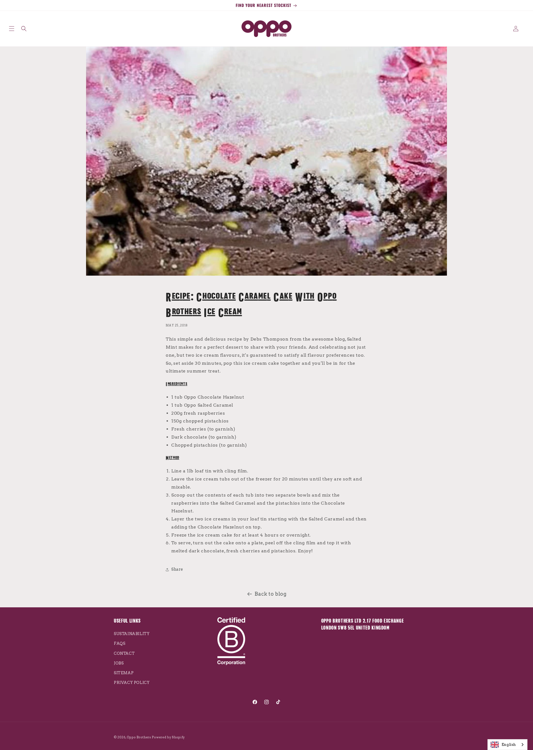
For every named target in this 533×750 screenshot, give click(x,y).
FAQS (119, 643)
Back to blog (270, 594)
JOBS (119, 663)
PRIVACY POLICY (131, 683)
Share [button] (177, 569)
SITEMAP (124, 673)
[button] (12, 28)
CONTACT (124, 653)
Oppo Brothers (139, 737)
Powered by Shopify (168, 737)
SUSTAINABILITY (131, 634)
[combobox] (507, 744)
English (509, 745)
